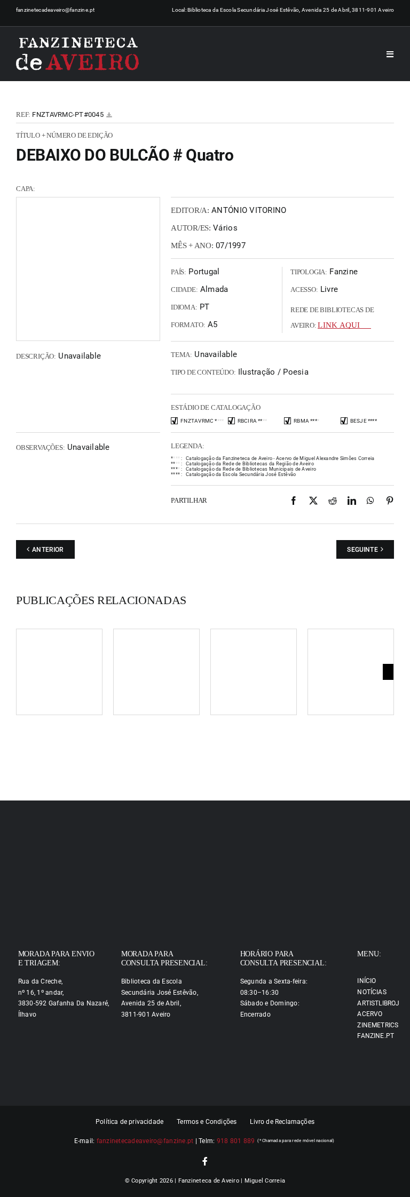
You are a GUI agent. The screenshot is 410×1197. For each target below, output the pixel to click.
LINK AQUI (339, 325)
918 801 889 (236, 1141)
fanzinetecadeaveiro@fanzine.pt (55, 10)
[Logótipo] (77, 53)
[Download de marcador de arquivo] (109, 115)
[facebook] (205, 1161)
